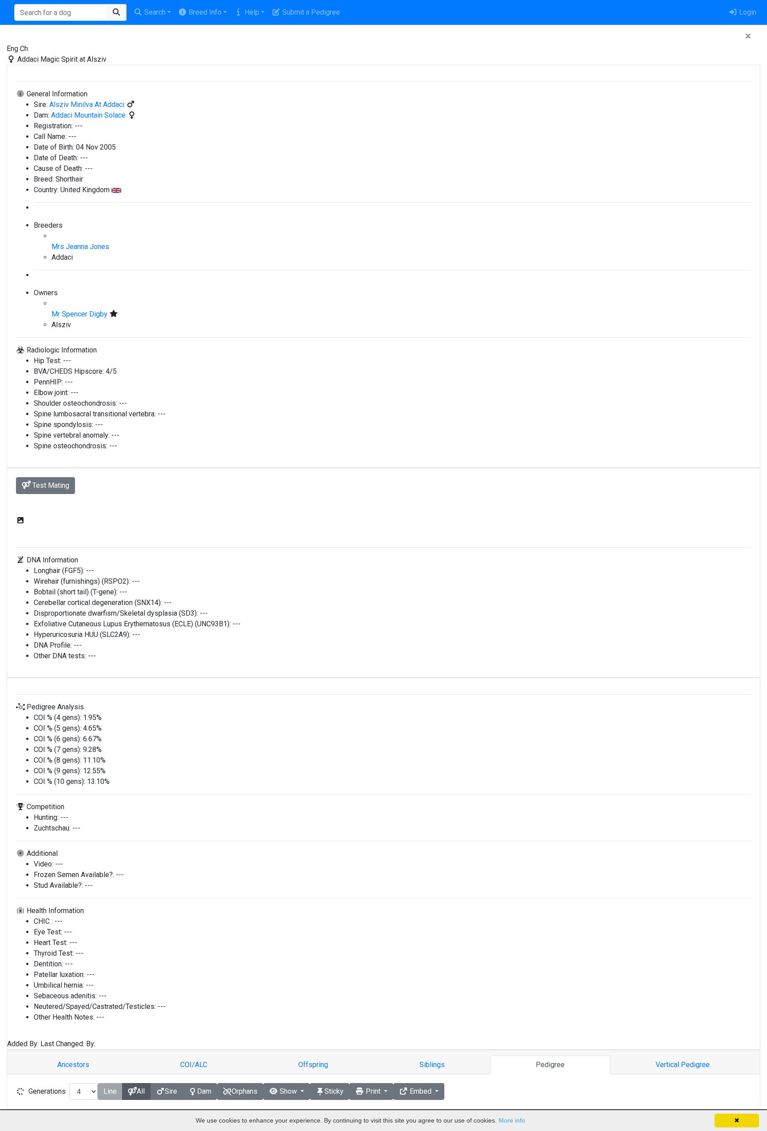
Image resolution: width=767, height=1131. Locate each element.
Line (110, 1091)
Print (373, 1091)
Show (288, 1091)
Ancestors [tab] (73, 1064)
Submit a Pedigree (310, 12)
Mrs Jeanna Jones (80, 246)
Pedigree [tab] (550, 1064)
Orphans (244, 1091)
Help (251, 12)
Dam (204, 1091)
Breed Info (204, 12)
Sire (171, 1091)
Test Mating (50, 485)
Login (746, 12)
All (141, 1091)
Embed (420, 1091)
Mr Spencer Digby (80, 314)
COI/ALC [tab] (193, 1064)
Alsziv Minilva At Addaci (87, 104)
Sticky (334, 1091)
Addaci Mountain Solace (89, 115)
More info (511, 1120)
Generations (47, 1091)
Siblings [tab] (432, 1064)
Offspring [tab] (313, 1064)
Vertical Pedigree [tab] (683, 1064)
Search (154, 12)
